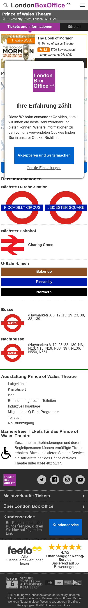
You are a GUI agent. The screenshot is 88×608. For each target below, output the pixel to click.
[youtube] (80, 479)
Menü (81, 2)
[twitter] (41, 479)
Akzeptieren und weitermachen (44, 155)
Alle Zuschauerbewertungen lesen (24, 560)
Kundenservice (66, 525)
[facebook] (54, 479)
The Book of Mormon (18, 36)
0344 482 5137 (49, 463)
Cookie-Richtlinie (46, 137)
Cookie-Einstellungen (44, 168)
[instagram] (67, 479)
